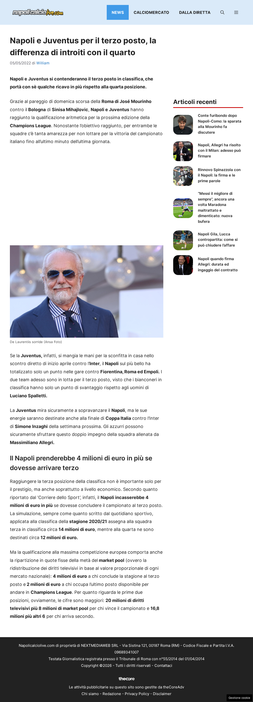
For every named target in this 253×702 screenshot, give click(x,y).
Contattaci (163, 665)
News (118, 12)
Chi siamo (90, 693)
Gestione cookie (239, 698)
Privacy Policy (137, 693)
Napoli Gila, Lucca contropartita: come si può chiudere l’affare (218, 240)
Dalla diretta (195, 12)
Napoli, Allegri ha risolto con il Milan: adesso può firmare (219, 150)
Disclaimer (162, 693)
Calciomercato (151, 12)
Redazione (112, 693)
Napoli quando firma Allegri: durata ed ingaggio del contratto (218, 264)
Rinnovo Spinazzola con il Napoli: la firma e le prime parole (219, 175)
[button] (222, 12)
